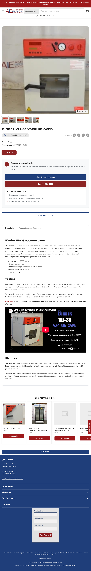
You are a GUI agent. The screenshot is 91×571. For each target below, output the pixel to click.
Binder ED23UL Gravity (12, 428)
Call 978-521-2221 (45, 184)
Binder (10, 142)
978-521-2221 (49, 16)
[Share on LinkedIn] (83, 135)
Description (10, 228)
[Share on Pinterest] (87, 135)
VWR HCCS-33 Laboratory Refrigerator (38, 429)
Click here (82, 3)
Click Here (9, 301)
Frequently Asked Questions (30, 228)
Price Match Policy (45, 215)
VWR (30, 433)
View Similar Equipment (45, 177)
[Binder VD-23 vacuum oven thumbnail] (5, 119)
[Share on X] (78, 135)
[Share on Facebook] (74, 135)
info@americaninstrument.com (12, 479)
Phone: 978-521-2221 (9, 471)
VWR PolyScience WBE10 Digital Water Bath (64, 429)
